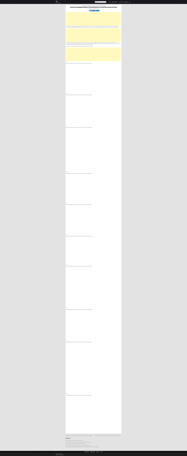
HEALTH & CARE (126, 1)
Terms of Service (92, 451)
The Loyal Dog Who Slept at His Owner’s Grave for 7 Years (74, 440)
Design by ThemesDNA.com (60, 454)
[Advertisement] (93, 19)
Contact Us (97, 451)
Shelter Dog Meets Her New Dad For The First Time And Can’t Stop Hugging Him (77, 445)
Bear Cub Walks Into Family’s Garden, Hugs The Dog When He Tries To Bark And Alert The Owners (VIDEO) (81, 446)
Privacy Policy (87, 451)
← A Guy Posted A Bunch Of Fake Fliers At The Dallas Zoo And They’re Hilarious (79, 435)
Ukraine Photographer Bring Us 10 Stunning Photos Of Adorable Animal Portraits (93, 7)
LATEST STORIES (121, 1)
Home (110, 1)
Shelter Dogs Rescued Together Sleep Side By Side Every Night (75, 443)
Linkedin (98, 10)
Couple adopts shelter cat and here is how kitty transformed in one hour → (108, 435)
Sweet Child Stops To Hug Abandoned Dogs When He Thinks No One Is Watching (78, 442)
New (129, 1)
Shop (101, 451)
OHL (57, 1)
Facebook (94, 10)
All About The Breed (114, 1)
